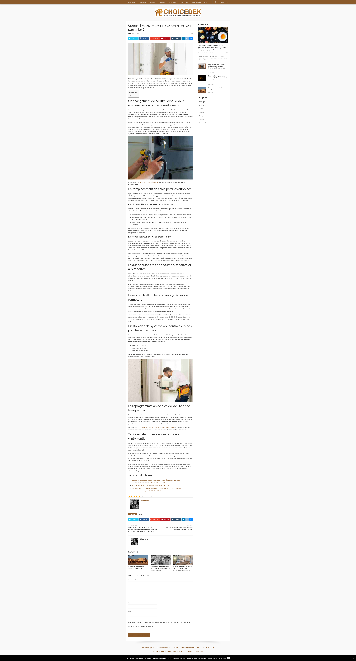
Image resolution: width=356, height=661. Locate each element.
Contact (175, 648)
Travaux (153, 2)
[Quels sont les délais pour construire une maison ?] (138, 559)
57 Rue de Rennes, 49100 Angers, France (167, 651)
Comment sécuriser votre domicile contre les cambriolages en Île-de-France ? (156, 488)
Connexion (188, 651)
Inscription (199, 651)
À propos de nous (163, 648)
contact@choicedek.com (199, 2)
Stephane (131, 33)
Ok (228, 658)
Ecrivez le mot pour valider (141, 626)
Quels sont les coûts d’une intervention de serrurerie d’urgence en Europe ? (156, 480)
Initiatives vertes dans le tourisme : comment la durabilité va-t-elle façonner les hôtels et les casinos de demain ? (142, 529)
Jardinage (142, 2)
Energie (162, 2)
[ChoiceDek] (178, 12)
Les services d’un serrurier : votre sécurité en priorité (148, 483)
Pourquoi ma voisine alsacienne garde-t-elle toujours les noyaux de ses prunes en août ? (212, 47)
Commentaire (133, 580)
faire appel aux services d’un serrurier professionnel (157, 427)
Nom (130, 603)
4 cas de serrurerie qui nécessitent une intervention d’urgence (151, 485)
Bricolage (131, 2)
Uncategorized (203, 123)
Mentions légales (148, 648)
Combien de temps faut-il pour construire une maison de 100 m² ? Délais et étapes (160, 568)
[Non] (354, 658)
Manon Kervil (201, 53)
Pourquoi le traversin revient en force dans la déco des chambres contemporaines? (182, 568)
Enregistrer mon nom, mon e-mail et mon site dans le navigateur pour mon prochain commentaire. (160, 622)
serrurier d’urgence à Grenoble (149, 182)
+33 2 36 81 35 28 (208, 648)
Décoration (184, 2)
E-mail (130, 611)
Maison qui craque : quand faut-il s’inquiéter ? (146, 491)
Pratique (172, 2)
